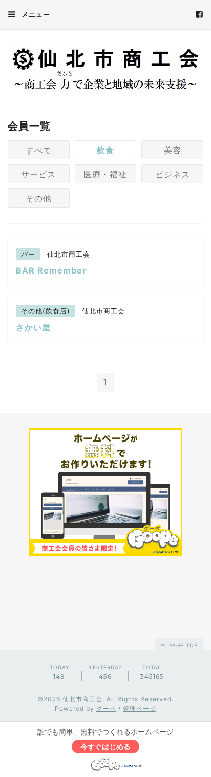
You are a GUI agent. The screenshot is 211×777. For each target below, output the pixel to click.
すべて (39, 150)
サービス (38, 174)
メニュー (34, 14)
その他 (39, 198)
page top (182, 645)
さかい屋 (33, 327)
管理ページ (139, 708)
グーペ (106, 708)
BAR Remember (51, 270)
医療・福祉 (105, 174)
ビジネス (172, 174)
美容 (172, 150)
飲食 (105, 150)
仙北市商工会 (82, 699)
